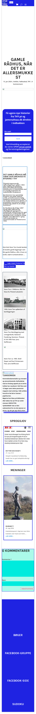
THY (29, 81)
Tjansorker (9, 375)
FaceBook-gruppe (18, 653)
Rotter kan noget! (13, 451)
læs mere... (10, 461)
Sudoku (18, 704)
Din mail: (8, 131)
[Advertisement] (18, 36)
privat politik (25, 146)
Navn (4, 580)
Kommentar (7, 559)
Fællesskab (23, 81)
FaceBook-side (18, 680)
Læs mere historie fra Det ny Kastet (14, 264)
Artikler (16, 81)
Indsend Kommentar (27, 589)
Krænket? (10, 526)
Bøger (18, 635)
